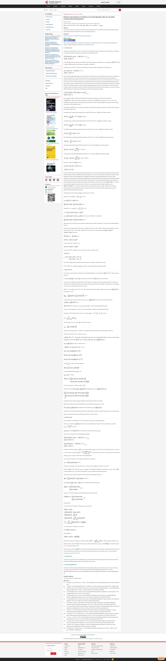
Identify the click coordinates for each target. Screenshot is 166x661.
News (77, 6)
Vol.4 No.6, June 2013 (77, 14)
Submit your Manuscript (87, 659)
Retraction (112, 651)
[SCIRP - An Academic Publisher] (53, 2)
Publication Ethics (113, 647)
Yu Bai (69, 21)
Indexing (48, 29)
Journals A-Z (67, 645)
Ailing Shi (65, 21)
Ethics (79, 645)
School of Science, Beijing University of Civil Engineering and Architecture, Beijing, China (82, 23)
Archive (48, 21)
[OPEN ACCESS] (105, 2)
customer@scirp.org (51, 187)
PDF (78, 25)
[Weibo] (58, 179)
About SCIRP (81, 644)
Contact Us (47, 85)
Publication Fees (50, 27)
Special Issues (81, 655)
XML (84, 25)
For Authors (80, 649)
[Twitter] (46, 179)
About (83, 6)
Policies (112, 644)
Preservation (112, 649)
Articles (55, 6)
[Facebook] (50, 179)
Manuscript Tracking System (97, 645)
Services (91, 6)
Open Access (112, 645)
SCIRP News (98, 659)
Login (118, 2)
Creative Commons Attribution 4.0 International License (92, 638)
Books (70, 6)
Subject (66, 647)
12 (64, 620)
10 (64, 613)
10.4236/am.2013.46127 (71, 25)
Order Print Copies (95, 647)
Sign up (77, 659)
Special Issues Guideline (51, 76)
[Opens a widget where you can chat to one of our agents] (161, 658)
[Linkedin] (54, 179)
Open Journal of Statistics (51, 112)
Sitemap (66, 651)
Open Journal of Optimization (52, 159)
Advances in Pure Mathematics (52, 97)
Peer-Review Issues (82, 651)
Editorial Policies (81, 647)
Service (93, 644)
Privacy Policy (113, 653)
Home (48, 6)
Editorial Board (49, 24)
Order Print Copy (49, 83)
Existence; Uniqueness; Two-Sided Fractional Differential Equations (77, 35)
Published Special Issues (51, 73)
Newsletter (47, 80)
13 (111, 85)
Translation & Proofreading (96, 649)
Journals (63, 6)
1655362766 (50, 192)
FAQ (46, 88)
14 (78, 228)
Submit (98, 6)
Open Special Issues (50, 70)
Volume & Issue (94, 653)
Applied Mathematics (68, 14)
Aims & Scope (49, 16)
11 (64, 617)
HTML (81, 25)
